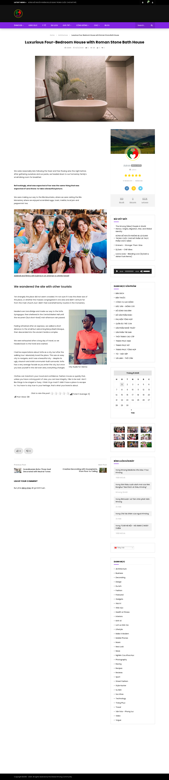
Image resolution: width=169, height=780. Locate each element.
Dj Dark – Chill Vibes (124, 249)
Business (119, 573)
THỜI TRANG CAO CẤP (125, 336)
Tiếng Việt (120, 548)
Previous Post (20, 465)
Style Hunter (121, 685)
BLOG (107, 25)
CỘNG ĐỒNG (81, 25)
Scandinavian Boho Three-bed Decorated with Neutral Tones (37, 470)
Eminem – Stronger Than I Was (39, 2)
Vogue (118, 720)
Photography (121, 659)
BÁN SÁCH (120, 293)
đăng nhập (26, 488)
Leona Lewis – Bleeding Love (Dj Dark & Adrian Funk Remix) (132, 255)
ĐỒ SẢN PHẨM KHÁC (124, 315)
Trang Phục (120, 703)
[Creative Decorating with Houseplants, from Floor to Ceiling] (103, 470)
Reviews (119, 672)
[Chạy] (117, 271)
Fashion (119, 590)
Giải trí (118, 603)
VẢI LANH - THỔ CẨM (124, 358)
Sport (118, 677)
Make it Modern (122, 633)
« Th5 (132, 410)
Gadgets (119, 599)
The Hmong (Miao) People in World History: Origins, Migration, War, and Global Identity (134, 229)
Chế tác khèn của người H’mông (135, 513)
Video (118, 716)
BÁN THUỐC (120, 297)
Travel (118, 707)
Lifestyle (119, 629)
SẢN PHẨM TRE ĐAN (124, 332)
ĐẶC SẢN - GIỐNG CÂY (125, 306)
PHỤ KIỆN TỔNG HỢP (124, 319)
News (118, 651)
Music (118, 642)
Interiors (119, 616)
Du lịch (118, 586)
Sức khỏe (119, 694)
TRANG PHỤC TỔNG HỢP (126, 349)
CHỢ (96, 25)
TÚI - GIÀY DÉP (122, 354)
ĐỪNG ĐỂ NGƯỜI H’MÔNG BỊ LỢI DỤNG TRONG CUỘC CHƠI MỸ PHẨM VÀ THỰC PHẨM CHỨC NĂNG (132, 238)
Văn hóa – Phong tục (125, 711)
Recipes (119, 668)
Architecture (63, 35)
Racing (118, 664)
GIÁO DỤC (32, 25)
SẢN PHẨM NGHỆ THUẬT (125, 328)
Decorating (120, 577)
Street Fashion (122, 681)
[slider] (147, 271)
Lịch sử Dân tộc (122, 625)
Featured (119, 595)
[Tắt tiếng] (141, 271)
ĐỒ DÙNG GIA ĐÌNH (123, 310)
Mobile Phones (122, 638)
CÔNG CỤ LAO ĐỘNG (124, 302)
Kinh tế (118, 620)
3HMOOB (18, 25)
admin (69, 48)
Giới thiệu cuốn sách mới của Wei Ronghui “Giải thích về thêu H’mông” (133, 485)
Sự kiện (119, 690)
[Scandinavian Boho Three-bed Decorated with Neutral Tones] (17, 470)
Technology (121, 698)
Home (52, 35)
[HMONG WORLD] (18, 13)
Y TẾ (44, 25)
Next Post (102, 465)
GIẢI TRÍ (66, 25)
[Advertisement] (60, 146)
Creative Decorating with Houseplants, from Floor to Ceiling (80, 470)
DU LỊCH (54, 25)
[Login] (152, 2)
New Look (120, 646)
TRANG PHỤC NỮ (123, 345)
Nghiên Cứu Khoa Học (125, 655)
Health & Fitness (123, 612)
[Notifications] (142, 2)
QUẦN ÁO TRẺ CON (124, 323)
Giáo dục (119, 608)
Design (118, 582)
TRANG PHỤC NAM (123, 341)
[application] (133, 271)
